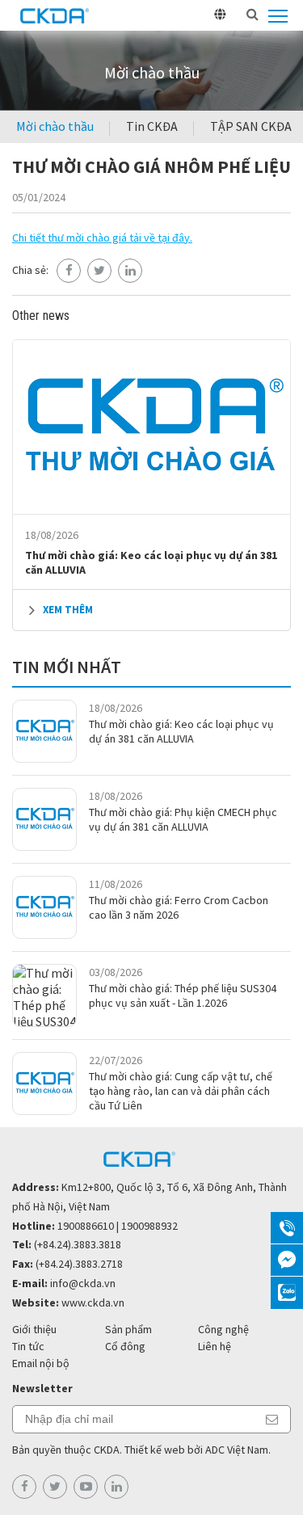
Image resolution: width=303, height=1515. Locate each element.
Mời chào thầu (55, 126)
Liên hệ (214, 1346)
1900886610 (85, 1225)
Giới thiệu (34, 1329)
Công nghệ (223, 1329)
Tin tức (28, 1346)
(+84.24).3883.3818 (77, 1244)
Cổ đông (125, 1346)
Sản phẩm (128, 1329)
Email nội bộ (40, 1363)
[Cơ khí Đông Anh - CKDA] (55, 15)
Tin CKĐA (152, 126)
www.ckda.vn (92, 1302)
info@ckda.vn (83, 1283)
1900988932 (149, 1225)
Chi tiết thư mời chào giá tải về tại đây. (102, 237)
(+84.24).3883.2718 (79, 1263)
